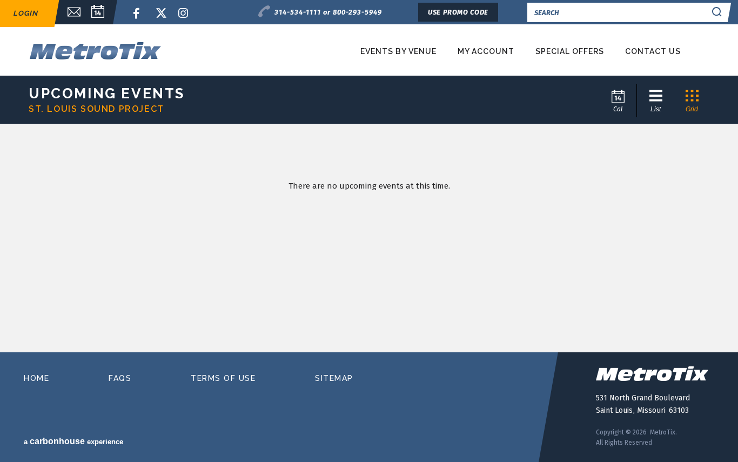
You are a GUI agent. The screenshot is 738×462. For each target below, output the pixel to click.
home (36, 378)
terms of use (223, 378)
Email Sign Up (68, 12)
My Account (486, 51)
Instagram (183, 14)
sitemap (334, 378)
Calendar (97, 12)
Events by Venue (398, 51)
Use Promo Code (458, 12)
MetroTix (132, 50)
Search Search (717, 12)
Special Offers (569, 51)
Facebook (138, 14)
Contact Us (653, 51)
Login (25, 13)
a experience (73, 441)
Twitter (161, 14)
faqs (120, 378)
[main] (369, 241)
